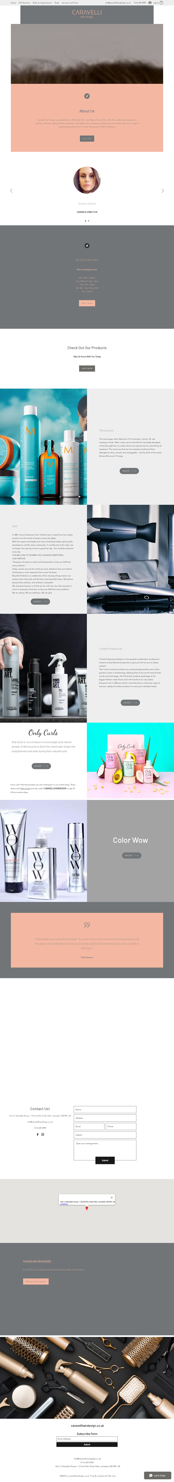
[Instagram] (42, 1134)
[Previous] (11, 191)
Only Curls (25, 788)
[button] (161, 3)
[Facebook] (37, 1134)
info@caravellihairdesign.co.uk (118, 2)
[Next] (163, 191)
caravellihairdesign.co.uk (87, 1425)
